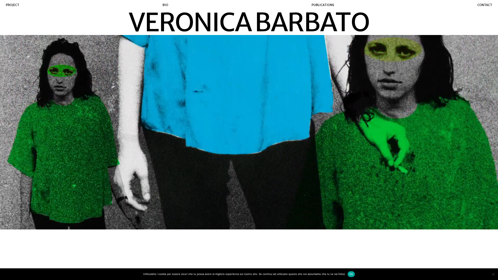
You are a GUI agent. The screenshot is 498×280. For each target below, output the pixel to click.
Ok (351, 274)
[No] (493, 274)
